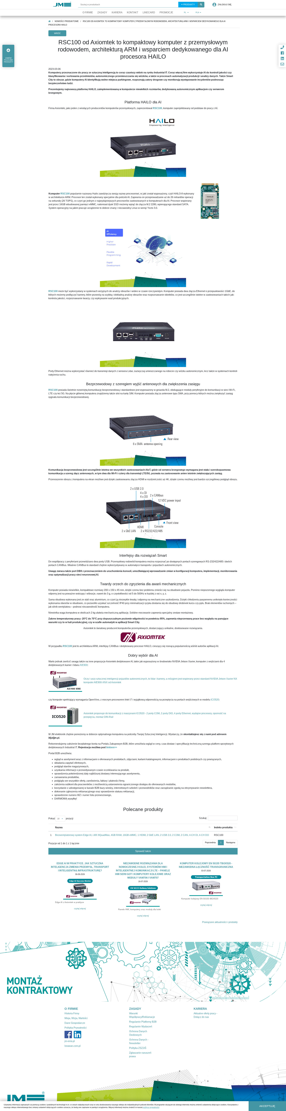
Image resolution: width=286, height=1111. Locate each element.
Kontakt (132, 12)
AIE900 (84, 665)
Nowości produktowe (67, 21)
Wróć (57, 33)
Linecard (149, 12)
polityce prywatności (151, 1107)
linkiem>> (111, 747)
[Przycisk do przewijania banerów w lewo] (21, 972)
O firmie (88, 12)
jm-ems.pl (69, 1041)
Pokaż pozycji (60, 818)
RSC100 (65, 193)
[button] (8, 56)
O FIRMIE (71, 1008)
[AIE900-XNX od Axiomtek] (65, 680)
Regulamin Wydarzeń (140, 1026)
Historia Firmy (71, 1013)
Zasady (102, 12)
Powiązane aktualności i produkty (220, 922)
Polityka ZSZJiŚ (137, 1048)
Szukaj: (203, 818)
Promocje (166, 12)
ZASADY (135, 1008)
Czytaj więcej (80, 908)
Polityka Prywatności (75, 1027)
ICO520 (215, 699)
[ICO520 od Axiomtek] (65, 715)
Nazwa (59, 827)
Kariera (117, 12)
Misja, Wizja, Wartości (76, 1018)
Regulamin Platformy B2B (143, 1021)
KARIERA (200, 1008)
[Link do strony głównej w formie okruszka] (49, 21)
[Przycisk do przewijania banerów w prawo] (264, 972)
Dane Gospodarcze (74, 1023)
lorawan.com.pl (72, 1046)
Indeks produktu (223, 827)
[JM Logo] (62, 4)
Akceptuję (267, 1106)
